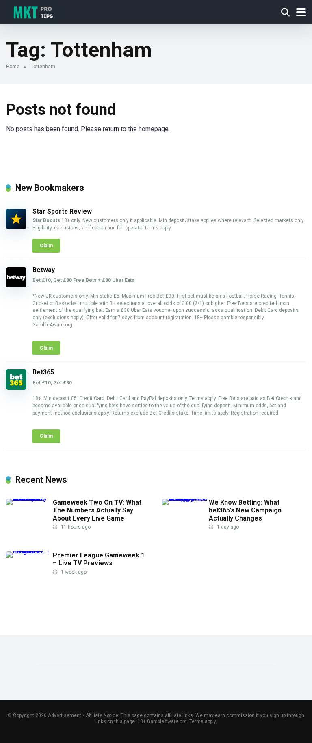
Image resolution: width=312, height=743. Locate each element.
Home (13, 66)
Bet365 (43, 372)
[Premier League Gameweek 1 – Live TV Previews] (29, 551)
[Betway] (16, 285)
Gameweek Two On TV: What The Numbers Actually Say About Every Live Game (97, 510)
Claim (46, 245)
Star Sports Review (62, 211)
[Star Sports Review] (16, 227)
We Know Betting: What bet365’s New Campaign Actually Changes (245, 510)
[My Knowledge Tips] (32, 11)
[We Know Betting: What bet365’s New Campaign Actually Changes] (185, 498)
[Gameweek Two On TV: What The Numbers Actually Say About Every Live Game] (29, 498)
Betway (43, 270)
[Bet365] (16, 387)
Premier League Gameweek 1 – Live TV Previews (99, 559)
